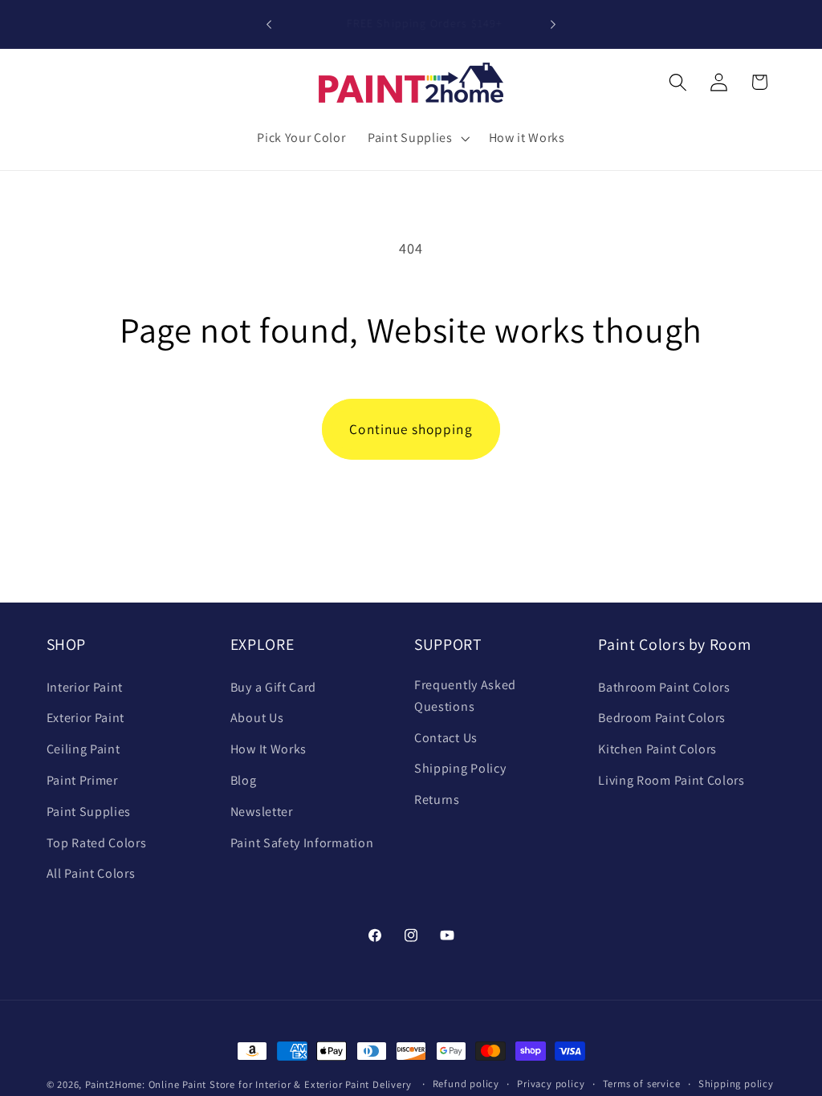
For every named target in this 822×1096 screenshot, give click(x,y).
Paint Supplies (89, 811)
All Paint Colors (91, 873)
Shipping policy (736, 1083)
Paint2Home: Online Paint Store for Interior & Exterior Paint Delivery (248, 1084)
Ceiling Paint (83, 749)
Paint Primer (82, 780)
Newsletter (261, 811)
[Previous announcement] (269, 24)
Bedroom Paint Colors (662, 717)
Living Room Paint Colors (671, 780)
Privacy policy (550, 1083)
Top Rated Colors (97, 842)
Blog (243, 780)
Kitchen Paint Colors (657, 749)
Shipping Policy (460, 768)
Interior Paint (85, 687)
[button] (417, 138)
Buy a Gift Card (273, 687)
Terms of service (642, 1083)
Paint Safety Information (302, 842)
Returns (437, 799)
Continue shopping (411, 429)
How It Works (268, 749)
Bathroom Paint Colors (664, 687)
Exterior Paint (86, 717)
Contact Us (446, 737)
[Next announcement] (553, 24)
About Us (257, 717)
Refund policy (466, 1083)
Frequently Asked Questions (465, 695)
